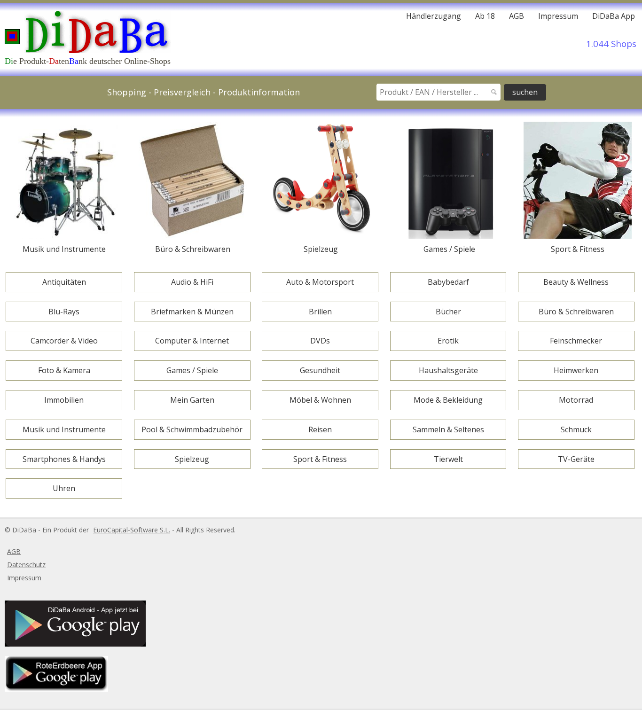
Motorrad (576, 400)
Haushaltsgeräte (448, 370)
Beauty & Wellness (576, 282)
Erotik (448, 340)
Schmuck (576, 429)
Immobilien (64, 400)
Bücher (448, 311)
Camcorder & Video (64, 340)
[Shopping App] (74, 644)
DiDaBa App (613, 16)
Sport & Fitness (320, 459)
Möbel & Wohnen (320, 400)
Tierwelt (448, 459)
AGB (516, 16)
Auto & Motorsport (320, 282)
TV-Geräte (576, 459)
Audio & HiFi (192, 282)
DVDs (320, 340)
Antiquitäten (64, 282)
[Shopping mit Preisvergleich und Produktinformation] (85, 31)
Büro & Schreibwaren (576, 311)
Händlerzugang (433, 16)
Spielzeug (192, 459)
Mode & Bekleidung (448, 400)
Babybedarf (448, 282)
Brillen (320, 311)
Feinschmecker (576, 340)
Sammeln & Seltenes (448, 429)
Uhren (64, 488)
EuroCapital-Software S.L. (131, 529)
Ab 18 (485, 16)
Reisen (320, 429)
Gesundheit (320, 370)
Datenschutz (26, 564)
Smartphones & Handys (64, 459)
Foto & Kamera (64, 370)
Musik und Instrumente (64, 429)
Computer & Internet (192, 340)
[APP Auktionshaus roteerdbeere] (55, 689)
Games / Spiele (192, 370)
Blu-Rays (63, 311)
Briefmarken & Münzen (192, 311)
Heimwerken (576, 370)
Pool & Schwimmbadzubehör (192, 429)
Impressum (558, 16)
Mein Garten (192, 400)
